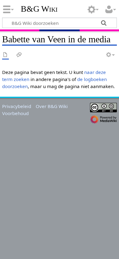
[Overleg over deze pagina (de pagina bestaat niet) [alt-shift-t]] (19, 55)
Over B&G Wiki (52, 106)
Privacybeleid (16, 106)
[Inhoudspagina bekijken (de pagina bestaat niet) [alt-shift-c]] (5, 55)
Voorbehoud (15, 113)
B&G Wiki (39, 9)
